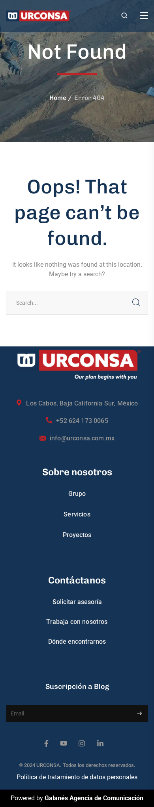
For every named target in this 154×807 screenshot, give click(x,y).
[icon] (46, 744)
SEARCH (136, 303)
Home (57, 97)
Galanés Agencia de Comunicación (94, 798)
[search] (124, 16)
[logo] (38, 15)
